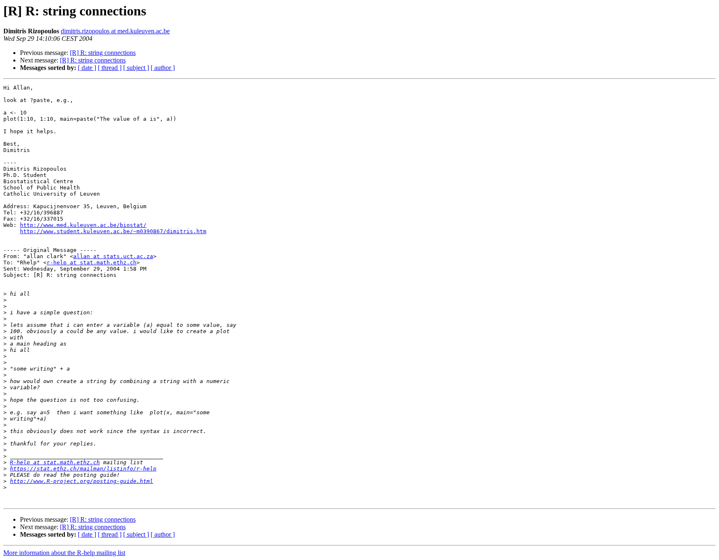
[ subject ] (136, 67)
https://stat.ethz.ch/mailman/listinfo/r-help (83, 468)
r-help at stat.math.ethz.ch (91, 262)
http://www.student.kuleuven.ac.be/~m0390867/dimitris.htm (113, 231)
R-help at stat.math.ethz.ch (55, 462)
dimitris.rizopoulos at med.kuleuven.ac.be (115, 31)
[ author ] (163, 67)
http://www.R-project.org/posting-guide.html (81, 481)
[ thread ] (109, 67)
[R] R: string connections (103, 52)
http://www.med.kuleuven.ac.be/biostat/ (83, 225)
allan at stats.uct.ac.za (113, 256)
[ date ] (87, 67)
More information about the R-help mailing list (64, 552)
